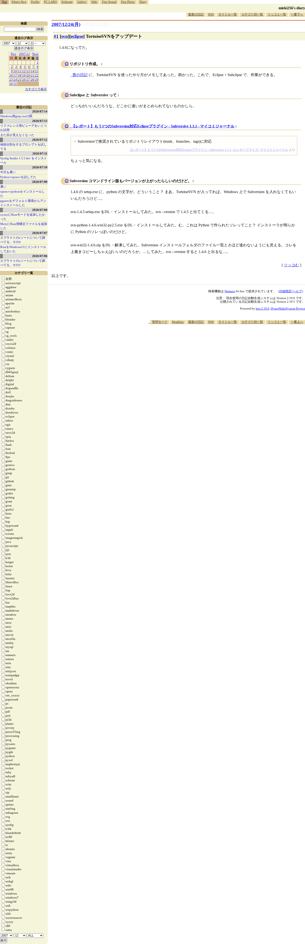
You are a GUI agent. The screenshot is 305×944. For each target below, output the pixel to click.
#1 (56, 36)
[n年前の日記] (95, 24)
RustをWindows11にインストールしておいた (23, 249)
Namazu (229, 291)
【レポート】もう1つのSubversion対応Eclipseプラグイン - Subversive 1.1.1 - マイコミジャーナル (152, 126)
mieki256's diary (292, 8)
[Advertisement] (218, 338)
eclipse (77, 36)
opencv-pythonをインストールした (22, 194)
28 (32, 79)
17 (15, 75)
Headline (178, 322)
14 (32, 71)
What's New (18, 2)
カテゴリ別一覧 (252, 14)
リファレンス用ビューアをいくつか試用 (23, 128)
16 (11, 75)
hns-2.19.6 (262, 308)
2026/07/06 (39, 256)
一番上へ (297, 322)
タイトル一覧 (227, 14)
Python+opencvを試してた (18, 177)
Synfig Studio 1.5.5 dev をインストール (23, 160)
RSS (211, 14)
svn (64, 36)
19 (23, 75)
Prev (13, 54)
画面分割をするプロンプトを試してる (23, 147)
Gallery (82, 2)
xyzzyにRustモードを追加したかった (22, 217)
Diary (143, 2)
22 (36, 75)
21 (32, 75)
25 (19, 79)
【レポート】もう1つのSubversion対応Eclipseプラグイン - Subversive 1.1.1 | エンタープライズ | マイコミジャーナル (208, 149)
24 (15, 79)
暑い (3, 186)
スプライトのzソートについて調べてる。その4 (22, 240)
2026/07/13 (39, 121)
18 (19, 75)
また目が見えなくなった (17, 135)
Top (4, 2)
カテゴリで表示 (36, 89)
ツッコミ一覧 (277, 14)
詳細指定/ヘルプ (290, 291)
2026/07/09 (39, 182)
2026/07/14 (39, 111)
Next (35, 54)
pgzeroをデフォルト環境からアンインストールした (23, 203)
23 (11, 79)
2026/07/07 (39, 233)
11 (19, 71)
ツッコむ (291, 265)
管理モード (160, 322)
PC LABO (50, 2)
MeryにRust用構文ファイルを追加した (23, 226)
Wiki (94, 2)
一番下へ (297, 14)
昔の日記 (80, 75)
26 (23, 79)
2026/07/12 (39, 139)
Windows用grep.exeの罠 (16, 116)
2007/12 (24, 54)
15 (36, 71)
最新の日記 (196, 14)
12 (23, 71)
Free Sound (109, 2)
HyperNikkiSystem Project (288, 308)
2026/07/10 (39, 167)
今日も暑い (8, 172)
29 (36, 79)
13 (28, 71)
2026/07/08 (39, 210)
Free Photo (128, 2)
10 (15, 71)
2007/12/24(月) (65, 24)
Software (67, 2)
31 (15, 84)
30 (11, 84)
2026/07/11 (39, 153)
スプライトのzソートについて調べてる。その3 (22, 263)
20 (28, 75)
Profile (35, 2)
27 (28, 79)
